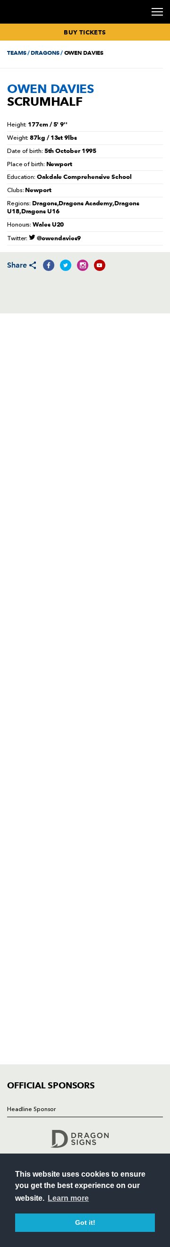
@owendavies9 (58, 238)
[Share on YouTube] (99, 265)
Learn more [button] (68, 1198)
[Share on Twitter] (65, 265)
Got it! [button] (85, 1222)
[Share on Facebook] (48, 265)
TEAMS (16, 52)
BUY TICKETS (85, 32)
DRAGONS (45, 52)
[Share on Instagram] (82, 265)
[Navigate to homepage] (18, 23)
